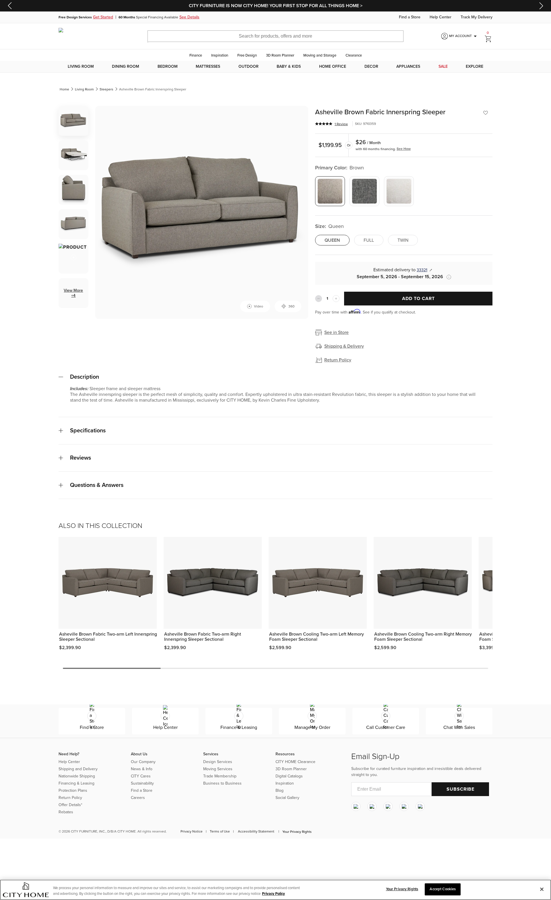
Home (64, 89)
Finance (195, 55)
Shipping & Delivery (344, 346)
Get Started (103, 17)
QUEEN (332, 240)
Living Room (81, 66)
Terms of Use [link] (220, 831)
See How (404, 149)
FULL (369, 240)
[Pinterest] (404, 806)
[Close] (542, 889)
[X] (388, 806)
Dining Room (125, 66)
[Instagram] (356, 806)
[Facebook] (372, 806)
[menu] (275, 66)
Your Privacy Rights (297, 832)
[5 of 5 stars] (323, 123)
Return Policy (337, 360)
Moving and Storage (319, 55)
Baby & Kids (289, 66)
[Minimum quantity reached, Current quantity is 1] (318, 298)
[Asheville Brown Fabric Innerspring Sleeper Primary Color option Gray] (364, 191)
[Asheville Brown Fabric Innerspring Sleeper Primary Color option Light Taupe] (399, 191)
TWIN (402, 240)
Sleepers (106, 89)
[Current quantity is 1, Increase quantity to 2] (336, 298)
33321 (422, 270)
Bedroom (168, 66)
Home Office (332, 66)
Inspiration (219, 55)
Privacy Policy (273, 893)
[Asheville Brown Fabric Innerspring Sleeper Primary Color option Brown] (330, 191)
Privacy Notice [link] (192, 831)
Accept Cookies (443, 889)
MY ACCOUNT (464, 36)
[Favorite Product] (485, 113)
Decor (371, 66)
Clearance (354, 55)
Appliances (408, 66)
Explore (474, 66)
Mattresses (208, 66)
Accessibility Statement (256, 831)
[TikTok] (420, 806)
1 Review (341, 124)
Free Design (247, 55)
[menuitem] (81, 66)
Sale (443, 66)
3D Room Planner (280, 55)
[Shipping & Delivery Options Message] (447, 277)
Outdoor (248, 66)
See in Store (336, 332)
